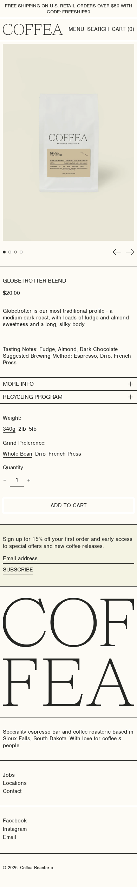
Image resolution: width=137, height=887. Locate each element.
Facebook (15, 821)
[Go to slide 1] (4, 252)
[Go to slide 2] (9, 252)
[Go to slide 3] (15, 252)
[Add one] (29, 480)
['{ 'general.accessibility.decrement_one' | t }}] (5, 480)
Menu (76, 29)
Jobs (9, 775)
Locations (15, 783)
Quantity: (14, 467)
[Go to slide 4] (21, 252)
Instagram (15, 829)
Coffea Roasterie (36, 868)
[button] (98, 29)
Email (9, 837)
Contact (12, 791)
